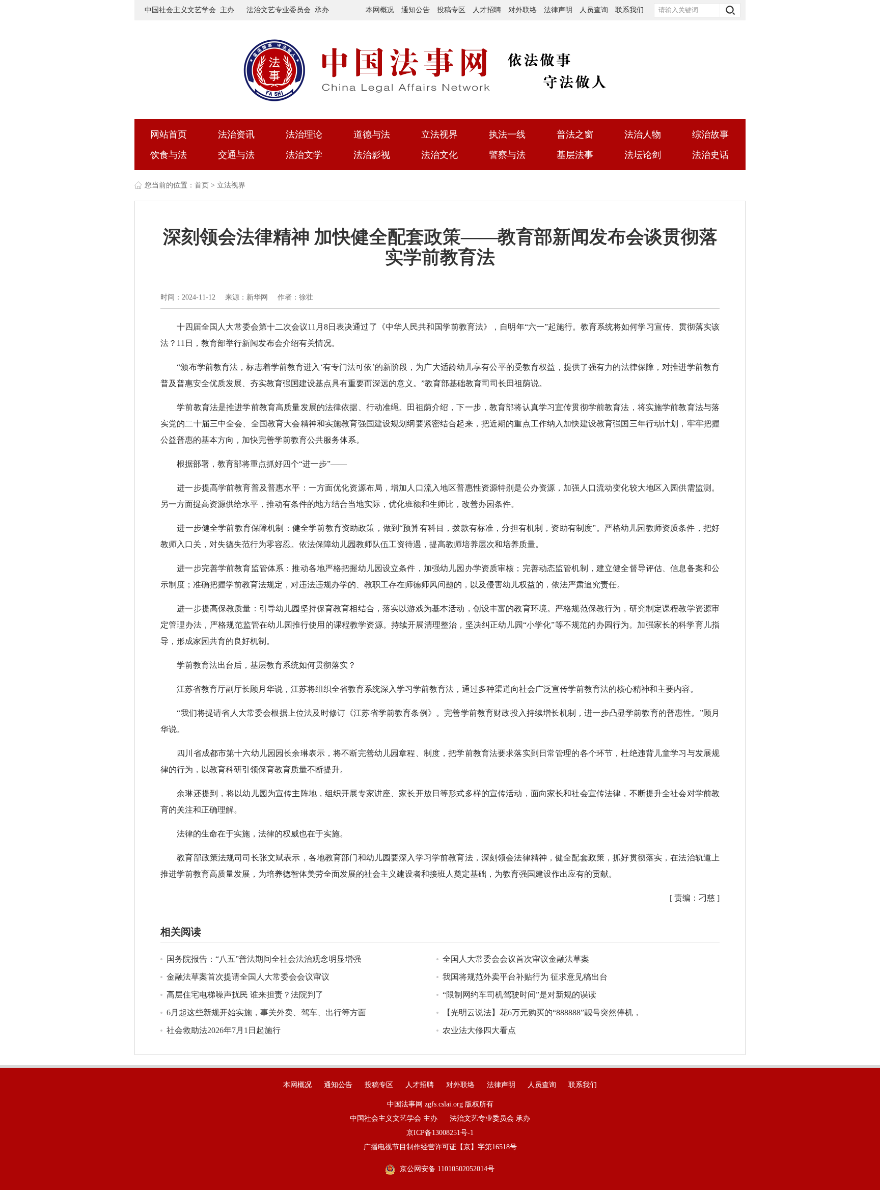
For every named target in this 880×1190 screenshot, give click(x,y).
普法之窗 (575, 134)
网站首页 (168, 134)
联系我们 (629, 10)
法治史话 (710, 155)
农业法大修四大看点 (479, 1030)
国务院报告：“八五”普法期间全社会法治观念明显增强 (264, 959)
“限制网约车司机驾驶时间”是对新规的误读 (519, 994)
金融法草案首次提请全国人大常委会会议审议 (248, 976)
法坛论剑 (642, 155)
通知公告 (415, 10)
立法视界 (439, 134)
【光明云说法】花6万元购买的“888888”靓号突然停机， (542, 1012)
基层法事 (575, 155)
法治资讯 (236, 134)
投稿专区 (451, 10)
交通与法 (236, 155)
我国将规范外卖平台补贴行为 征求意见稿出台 (525, 976)
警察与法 (507, 155)
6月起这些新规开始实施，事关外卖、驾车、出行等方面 (266, 1012)
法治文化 (439, 155)
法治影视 (371, 155)
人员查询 (595, 10)
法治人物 (642, 134)
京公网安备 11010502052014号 (447, 1169)
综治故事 (710, 134)
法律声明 (558, 10)
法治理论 (304, 134)
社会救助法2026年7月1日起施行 (224, 1030)
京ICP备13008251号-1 (440, 1133)
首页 (202, 185)
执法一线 (507, 134)
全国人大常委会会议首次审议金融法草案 (516, 959)
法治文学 (304, 155)
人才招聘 (487, 10)
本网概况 (380, 10)
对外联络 (522, 10)
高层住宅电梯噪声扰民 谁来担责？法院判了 (245, 994)
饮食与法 (168, 155)
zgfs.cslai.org (444, 1104)
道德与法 (371, 134)
